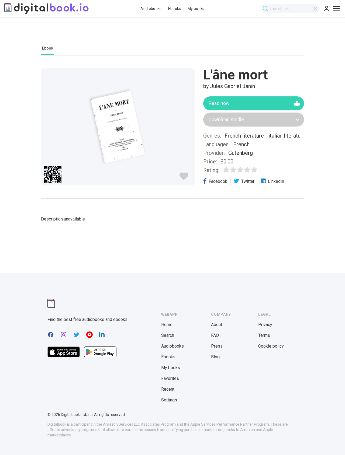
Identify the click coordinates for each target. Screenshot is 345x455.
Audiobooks (151, 8)
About (216, 324)
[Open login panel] (326, 9)
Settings (169, 399)
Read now (219, 103)
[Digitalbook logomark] (51, 303)
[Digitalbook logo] (46, 8)
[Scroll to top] (331, 441)
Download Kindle (226, 119)
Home (166, 324)
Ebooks (174, 8)
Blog (215, 356)
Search (167, 335)
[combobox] (290, 8)
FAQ (215, 335)
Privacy (265, 324)
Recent (167, 389)
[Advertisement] (172, 34)
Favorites (170, 378)
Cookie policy (271, 346)
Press (217, 346)
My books (196, 8)
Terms (264, 335)
